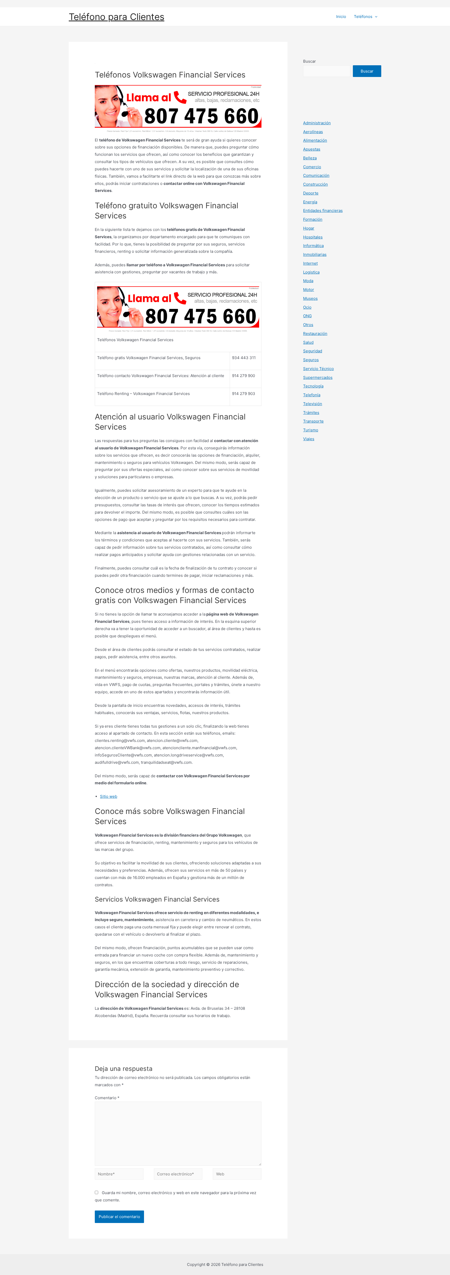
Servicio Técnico (318, 368)
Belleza (310, 158)
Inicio (341, 16)
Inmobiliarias (315, 254)
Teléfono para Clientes (116, 16)
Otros (308, 324)
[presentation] (374, 17)
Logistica (311, 272)
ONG (307, 315)
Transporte (313, 421)
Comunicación (316, 175)
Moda (308, 280)
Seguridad (312, 350)
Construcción (315, 184)
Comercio (312, 166)
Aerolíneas (313, 131)
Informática (313, 245)
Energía (310, 201)
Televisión (312, 403)
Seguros (311, 359)
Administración (317, 122)
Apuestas (311, 149)
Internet (310, 263)
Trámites (311, 412)
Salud (308, 342)
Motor (308, 289)
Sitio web (108, 796)
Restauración (315, 333)
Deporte (310, 193)
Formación (312, 219)
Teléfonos (363, 16)
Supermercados (318, 377)
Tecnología (313, 386)
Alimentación (315, 140)
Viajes (308, 438)
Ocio (307, 307)
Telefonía (311, 394)
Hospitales (313, 237)
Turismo (310, 430)
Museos (310, 298)
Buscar (309, 61)
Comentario (107, 1097)
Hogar (308, 228)
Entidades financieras (323, 210)
